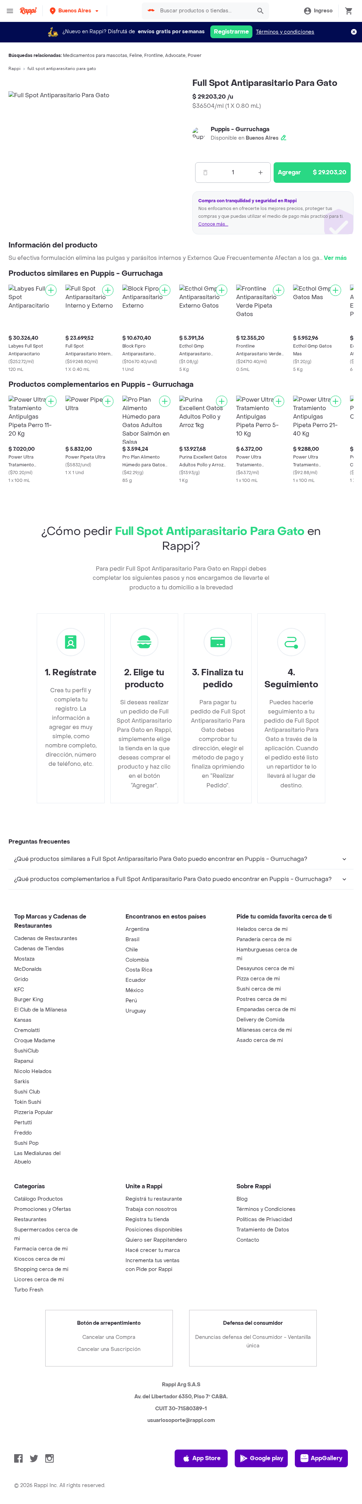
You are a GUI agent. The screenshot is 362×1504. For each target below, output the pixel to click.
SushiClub (26, 1051)
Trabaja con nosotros (151, 1209)
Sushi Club (27, 1092)
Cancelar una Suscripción (108, 1349)
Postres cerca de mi (262, 999)
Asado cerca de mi (260, 1040)
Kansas (22, 1020)
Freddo (23, 1133)
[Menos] (205, 172)
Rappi (14, 68)
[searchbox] (204, 10)
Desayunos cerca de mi (265, 968)
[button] (74, 10)
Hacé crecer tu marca (152, 1250)
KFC (19, 989)
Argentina (137, 929)
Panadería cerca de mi (264, 939)
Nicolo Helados (33, 1071)
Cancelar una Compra (108, 1337)
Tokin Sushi (27, 1102)
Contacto (248, 1240)
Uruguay (135, 1011)
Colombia (137, 960)
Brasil (132, 939)
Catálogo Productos (38, 1199)
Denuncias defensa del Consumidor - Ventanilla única (253, 1341)
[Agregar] (51, 290)
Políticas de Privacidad (264, 1219)
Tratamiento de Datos (263, 1229)
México (134, 990)
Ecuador (135, 980)
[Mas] (260, 172)
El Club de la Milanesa (40, 1010)
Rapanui (24, 1061)
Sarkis (21, 1081)
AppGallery (326, 1458)
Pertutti (23, 1122)
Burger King (28, 999)
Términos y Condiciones (266, 1209)
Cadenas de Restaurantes (45, 938)
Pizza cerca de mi (258, 978)
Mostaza (24, 959)
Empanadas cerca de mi (266, 1009)
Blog (242, 1199)
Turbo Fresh (28, 1290)
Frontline (153, 55)
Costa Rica (138, 970)
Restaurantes (30, 1219)
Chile (131, 949)
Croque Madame (34, 1040)
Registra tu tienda (147, 1219)
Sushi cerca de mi (259, 989)
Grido (21, 979)
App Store (206, 1458)
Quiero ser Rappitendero (156, 1240)
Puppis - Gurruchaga (240, 129)
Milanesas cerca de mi (264, 1030)
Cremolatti (27, 1030)
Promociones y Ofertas (42, 1209)
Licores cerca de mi (39, 1279)
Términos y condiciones (285, 32)
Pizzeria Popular (33, 1112)
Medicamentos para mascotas (95, 55)
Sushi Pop (26, 1143)
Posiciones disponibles (153, 1229)
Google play (266, 1458)
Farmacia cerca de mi (41, 1249)
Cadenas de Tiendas (39, 948)
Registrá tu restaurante (153, 1199)
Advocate (175, 55)
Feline (135, 55)
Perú (131, 1000)
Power (195, 55)
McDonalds (28, 969)
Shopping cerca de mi (41, 1269)
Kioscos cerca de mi (39, 1259)
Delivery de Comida (261, 1019)
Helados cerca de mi (262, 929)
